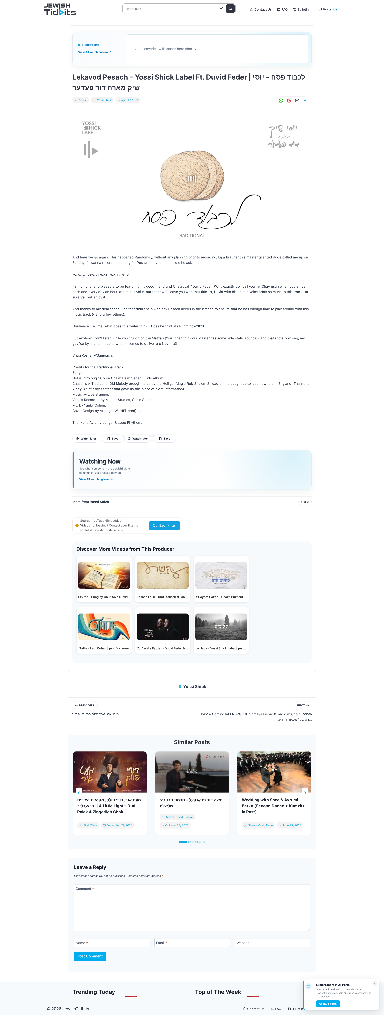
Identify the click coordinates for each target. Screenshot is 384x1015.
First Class (90, 825)
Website (243, 943)
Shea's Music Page (260, 825)
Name (82, 943)
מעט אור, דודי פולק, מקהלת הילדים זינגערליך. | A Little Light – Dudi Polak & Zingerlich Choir (109, 806)
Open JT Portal (328, 1003)
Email (161, 943)
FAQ (285, 9)
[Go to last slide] (79, 793)
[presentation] (110, 772)
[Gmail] (288, 100)
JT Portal (328, 9)
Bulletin (303, 9)
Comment (85, 889)
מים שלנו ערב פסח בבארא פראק (95, 710)
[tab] (183, 842)
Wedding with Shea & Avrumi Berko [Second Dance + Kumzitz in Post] (273, 806)
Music (83, 100)
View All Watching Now (95, 52)
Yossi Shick (104, 100)
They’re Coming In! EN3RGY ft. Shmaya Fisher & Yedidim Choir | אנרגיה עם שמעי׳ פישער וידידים (255, 713)
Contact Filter (164, 525)
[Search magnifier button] (230, 8)
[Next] (305, 793)
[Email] (296, 100)
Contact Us (263, 9)
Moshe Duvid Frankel (179, 817)
